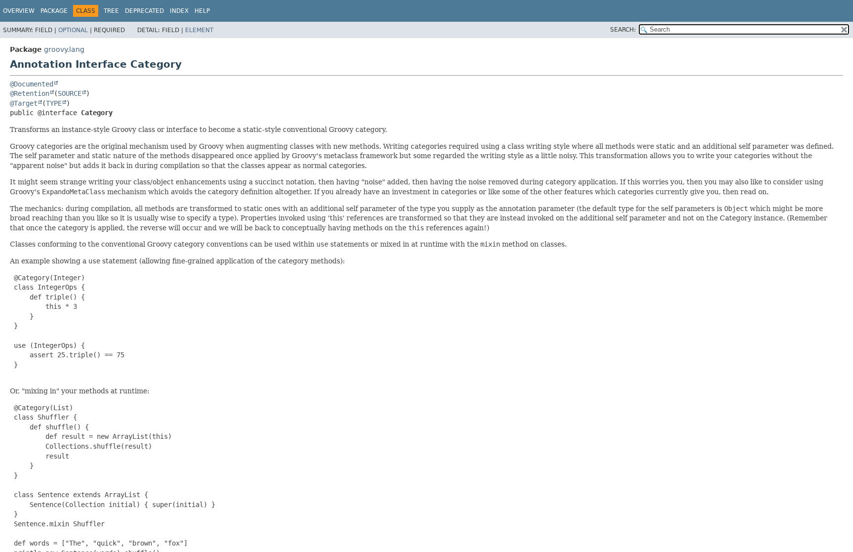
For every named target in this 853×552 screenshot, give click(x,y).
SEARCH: (623, 29)
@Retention (29, 93)
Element (199, 30)
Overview (19, 10)
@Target (24, 103)
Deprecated (144, 10)
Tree (111, 10)
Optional (73, 30)
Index (179, 10)
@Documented (31, 84)
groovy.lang (64, 49)
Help (202, 10)
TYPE (54, 103)
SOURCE (69, 93)
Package (54, 10)
